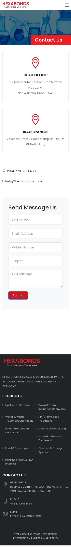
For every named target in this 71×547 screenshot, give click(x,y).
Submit (18, 295)
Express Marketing (44, 538)
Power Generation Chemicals (17, 430)
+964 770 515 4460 (21, 171)
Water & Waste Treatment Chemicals (19, 419)
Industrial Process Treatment (49, 438)
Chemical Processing (52, 428)
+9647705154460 (21, 503)
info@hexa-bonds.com (24, 181)
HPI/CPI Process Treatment (48, 419)
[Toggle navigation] (67, 5)
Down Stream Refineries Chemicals (52, 407)
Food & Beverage (16, 448)
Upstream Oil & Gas (17, 405)
